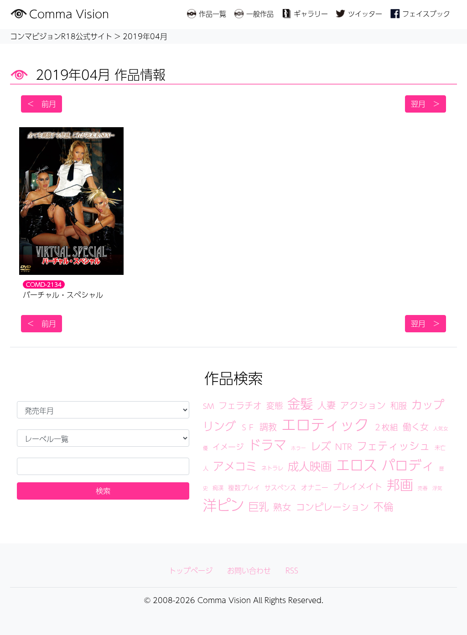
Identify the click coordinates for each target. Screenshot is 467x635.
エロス (356, 464)
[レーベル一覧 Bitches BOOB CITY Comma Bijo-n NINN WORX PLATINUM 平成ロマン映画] (103, 438)
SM (208, 406)
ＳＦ (247, 427)
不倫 (384, 506)
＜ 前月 (41, 103)
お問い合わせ (249, 570)
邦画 (400, 485)
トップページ (191, 570)
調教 (268, 427)
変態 (274, 405)
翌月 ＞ (425, 103)
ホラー (298, 448)
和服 (398, 405)
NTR (343, 446)
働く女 (416, 427)
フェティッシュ (393, 446)
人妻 (326, 405)
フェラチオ (240, 405)
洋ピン (223, 505)
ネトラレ (272, 468)
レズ (321, 446)
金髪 (300, 403)
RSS (291, 570)
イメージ (228, 447)
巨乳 (259, 506)
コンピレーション (332, 507)
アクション (363, 405)
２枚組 (386, 427)
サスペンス (280, 487)
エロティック (325, 424)
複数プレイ (244, 487)
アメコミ (235, 466)
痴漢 (218, 487)
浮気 (437, 488)
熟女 (282, 507)
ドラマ (267, 444)
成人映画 (310, 466)
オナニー (314, 487)
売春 (423, 488)
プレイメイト (357, 486)
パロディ (408, 465)
